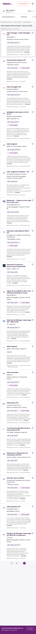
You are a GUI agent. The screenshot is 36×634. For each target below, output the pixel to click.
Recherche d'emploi (6, 22)
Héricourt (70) (17, 22)
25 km (30, 11)
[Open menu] (33, 4)
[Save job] (33, 33)
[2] (24, 563)
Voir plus (26, 52)
